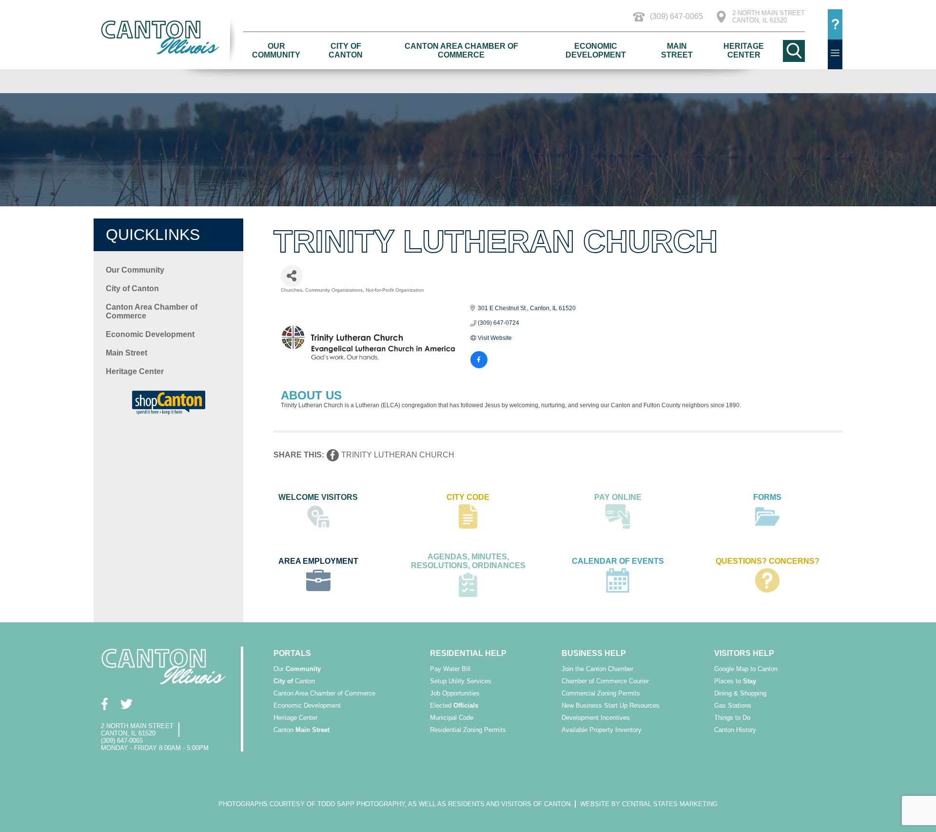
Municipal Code (451, 717)
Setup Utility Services (460, 681)
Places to (735, 681)
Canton (294, 681)
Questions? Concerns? (767, 561)
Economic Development (596, 50)
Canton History (735, 729)
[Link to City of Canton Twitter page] (126, 704)
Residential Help (468, 653)
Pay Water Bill (450, 669)
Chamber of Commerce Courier (605, 681)
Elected (454, 705)
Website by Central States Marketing (649, 804)
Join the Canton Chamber (597, 669)
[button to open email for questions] (835, 24)
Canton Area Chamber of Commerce (461, 50)
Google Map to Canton (746, 669)
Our (297, 669)
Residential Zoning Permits (468, 729)
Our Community (276, 50)
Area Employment (318, 561)
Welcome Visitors (318, 497)
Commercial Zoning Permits (601, 693)
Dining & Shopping (740, 693)
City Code (468, 497)
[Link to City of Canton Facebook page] (104, 704)
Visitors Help (744, 653)
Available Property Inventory (602, 729)
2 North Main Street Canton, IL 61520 (768, 16)
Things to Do (732, 717)
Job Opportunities (455, 693)
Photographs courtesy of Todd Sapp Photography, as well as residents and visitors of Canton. (395, 804)
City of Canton (346, 50)
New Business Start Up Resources (611, 705)
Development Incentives (596, 717)
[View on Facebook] (479, 366)
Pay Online (618, 497)
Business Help (594, 653)
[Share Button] (292, 276)
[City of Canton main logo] (168, 36)
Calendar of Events (618, 561)
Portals (292, 653)
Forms (767, 497)
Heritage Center (743, 50)
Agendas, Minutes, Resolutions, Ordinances (468, 561)
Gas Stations (732, 705)
